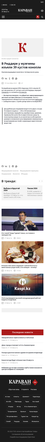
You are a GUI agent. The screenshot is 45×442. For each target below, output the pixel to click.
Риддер (17, 421)
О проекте (25, 389)
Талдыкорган (12, 411)
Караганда (36, 396)
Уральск (23, 411)
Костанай (36, 401)
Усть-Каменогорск (30, 406)
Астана (7, 396)
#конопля (16, 174)
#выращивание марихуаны (29, 171)
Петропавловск (12, 416)
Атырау (10, 406)
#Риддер (24, 174)
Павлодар (18, 401)
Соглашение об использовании (22, 434)
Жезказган (35, 421)
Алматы (16, 396)
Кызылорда (34, 411)
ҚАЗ (42, 2)
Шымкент (26, 396)
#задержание (6, 174)
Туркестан (24, 416)
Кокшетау (35, 416)
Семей (8, 421)
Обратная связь (13, 389)
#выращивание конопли (10, 171)
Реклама (34, 389)
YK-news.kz (23, 92)
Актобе (8, 401)
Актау (19, 406)
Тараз (27, 401)
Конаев (25, 421)
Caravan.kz (5, 92)
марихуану (38, 99)
